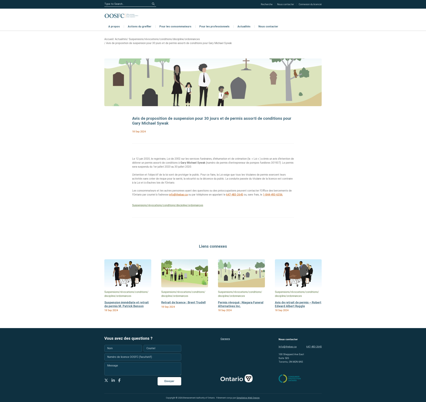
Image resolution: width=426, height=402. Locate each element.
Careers (225, 338)
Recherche (267, 4)
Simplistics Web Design (248, 398)
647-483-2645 (234, 194)
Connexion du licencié (310, 4)
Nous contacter (268, 26)
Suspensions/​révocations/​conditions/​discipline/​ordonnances (167, 205)
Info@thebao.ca (288, 346)
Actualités (243, 26)
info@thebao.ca (178, 194)
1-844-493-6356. (273, 194)
